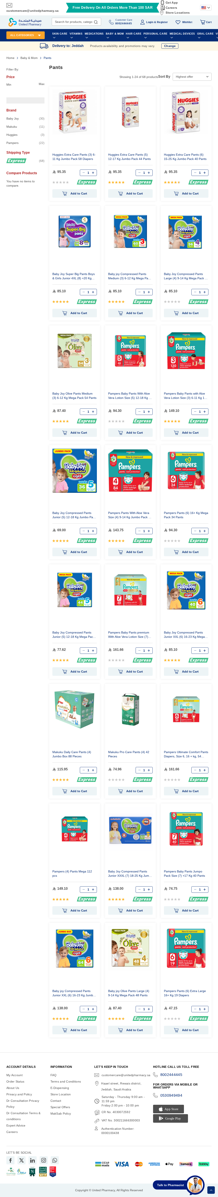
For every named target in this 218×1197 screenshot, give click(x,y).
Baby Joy (25, 118)
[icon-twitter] (21, 1160)
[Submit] (95, 21)
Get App (172, 2)
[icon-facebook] (10, 1160)
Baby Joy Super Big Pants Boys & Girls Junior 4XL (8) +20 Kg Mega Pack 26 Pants (73, 276)
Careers (171, 7)
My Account (14, 1075)
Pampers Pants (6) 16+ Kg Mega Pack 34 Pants (186, 515)
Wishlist (187, 22)
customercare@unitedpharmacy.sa (32, 10)
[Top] (211, 1190)
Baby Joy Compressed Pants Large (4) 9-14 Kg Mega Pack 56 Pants (186, 276)
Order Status (15, 1081)
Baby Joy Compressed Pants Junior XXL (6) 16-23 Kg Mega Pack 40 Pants (184, 635)
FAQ (53, 1075)
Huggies (25, 134)
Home (10, 58)
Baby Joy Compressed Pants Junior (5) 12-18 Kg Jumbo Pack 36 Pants (74, 515)
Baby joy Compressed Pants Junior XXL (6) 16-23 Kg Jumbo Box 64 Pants (73, 993)
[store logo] (24, 22)
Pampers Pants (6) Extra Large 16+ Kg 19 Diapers (185, 993)
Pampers (25, 143)
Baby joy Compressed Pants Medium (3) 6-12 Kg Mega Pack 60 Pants (129, 276)
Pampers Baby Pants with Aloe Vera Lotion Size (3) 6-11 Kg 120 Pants (186, 396)
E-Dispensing (59, 1088)
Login (149, 22)
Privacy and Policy (19, 1094)
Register (162, 22)
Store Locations (178, 12)
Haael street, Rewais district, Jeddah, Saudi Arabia (121, 1086)
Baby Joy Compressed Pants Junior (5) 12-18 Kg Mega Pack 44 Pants (73, 635)
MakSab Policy (60, 1113)
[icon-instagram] (44, 1160)
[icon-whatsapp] (55, 1160)
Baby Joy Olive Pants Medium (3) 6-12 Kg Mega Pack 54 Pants (74, 395)
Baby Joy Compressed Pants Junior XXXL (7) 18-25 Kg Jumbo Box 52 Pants (130, 874)
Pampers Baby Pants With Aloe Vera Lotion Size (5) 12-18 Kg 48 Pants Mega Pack (130, 396)
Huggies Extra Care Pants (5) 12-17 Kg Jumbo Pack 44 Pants (129, 157)
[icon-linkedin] (33, 1160)
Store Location (60, 1094)
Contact (55, 1100)
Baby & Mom (29, 58)
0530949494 (171, 1095)
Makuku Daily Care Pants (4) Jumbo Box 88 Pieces (71, 754)
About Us (12, 1088)
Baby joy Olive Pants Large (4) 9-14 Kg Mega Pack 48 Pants (128, 993)
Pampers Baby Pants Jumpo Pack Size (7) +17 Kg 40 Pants (184, 873)
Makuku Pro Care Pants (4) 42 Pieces (128, 754)
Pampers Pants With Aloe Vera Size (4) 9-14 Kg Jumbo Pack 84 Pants (130, 515)
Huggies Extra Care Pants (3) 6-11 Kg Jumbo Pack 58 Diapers (74, 157)
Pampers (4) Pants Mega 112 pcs (72, 873)
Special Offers (60, 1107)
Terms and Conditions (65, 1081)
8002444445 (171, 1075)
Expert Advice (16, 1125)
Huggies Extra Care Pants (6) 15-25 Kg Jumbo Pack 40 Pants (185, 157)
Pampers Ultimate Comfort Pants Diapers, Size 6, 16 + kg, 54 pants (186, 754)
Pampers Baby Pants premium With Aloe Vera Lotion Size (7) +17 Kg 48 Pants (128, 635)
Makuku (25, 126)
